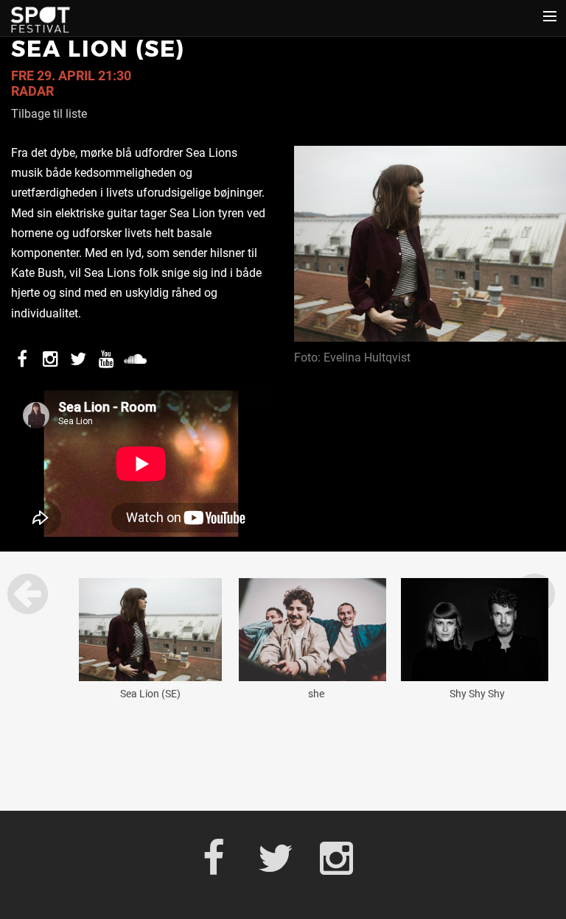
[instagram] (344, 861)
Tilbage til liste (49, 114)
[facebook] (221, 861)
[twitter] (282, 861)
